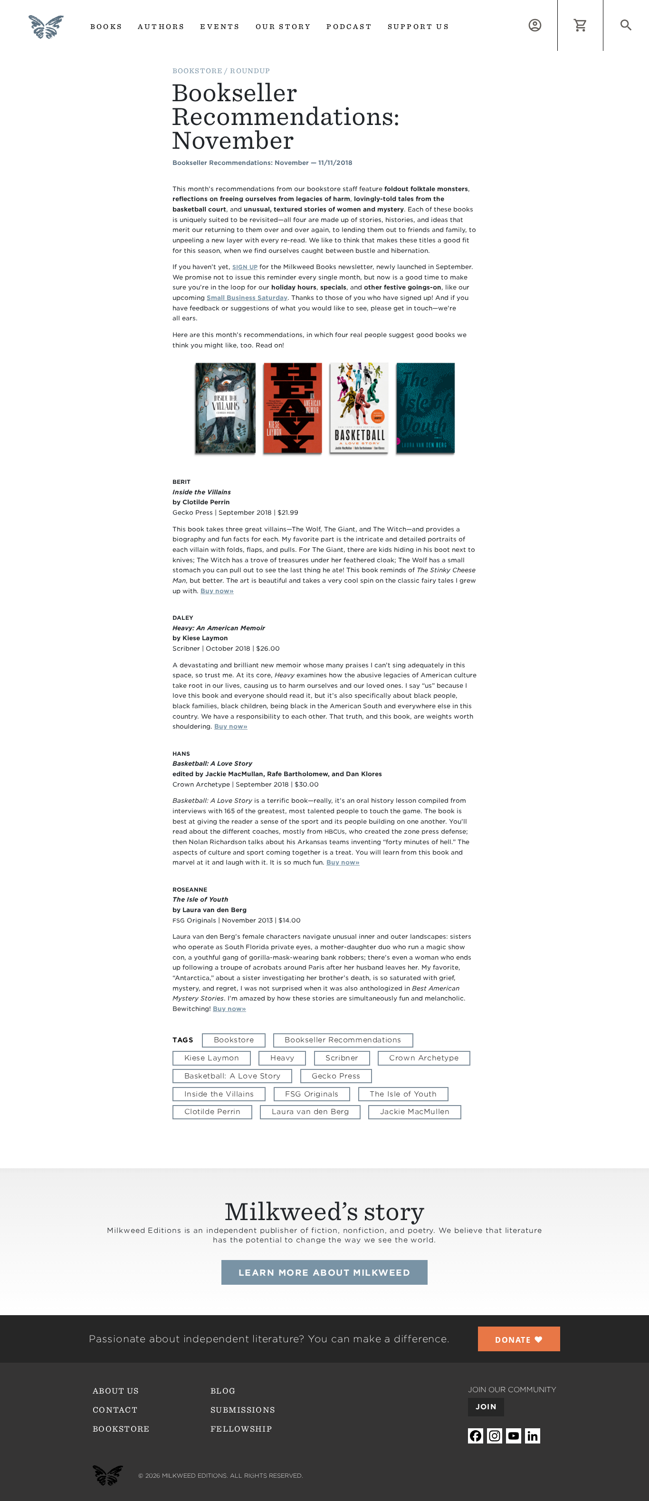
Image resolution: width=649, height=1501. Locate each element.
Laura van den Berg (310, 1111)
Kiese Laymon (211, 1058)
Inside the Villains (219, 1094)
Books (106, 26)
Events (220, 26)
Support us (418, 26)
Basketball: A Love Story (232, 1076)
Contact (115, 1409)
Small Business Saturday (247, 297)
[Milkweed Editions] (46, 33)
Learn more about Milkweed (324, 1273)
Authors (161, 26)
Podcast (349, 26)
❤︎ (519, 1339)
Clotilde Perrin (212, 1111)
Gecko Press (336, 1076)
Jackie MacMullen (415, 1111)
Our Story (284, 26)
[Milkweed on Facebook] (475, 1435)
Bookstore (234, 1040)
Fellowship (241, 1429)
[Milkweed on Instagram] (494, 1435)
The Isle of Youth (403, 1094)
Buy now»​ (217, 591)
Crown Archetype (423, 1058)
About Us (116, 1390)
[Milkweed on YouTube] (513, 1435)
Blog (223, 1390)
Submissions (242, 1409)
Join (486, 1407)
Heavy (282, 1058)
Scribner (341, 1058)
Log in (557, 5)
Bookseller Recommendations (343, 1040)
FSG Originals (312, 1094)
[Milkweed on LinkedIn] (532, 1435)
